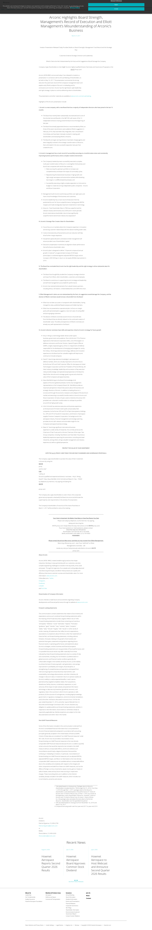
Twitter (51, 578)
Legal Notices (59, 925)
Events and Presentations (72, 901)
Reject (116, 4)
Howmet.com (107, 925)
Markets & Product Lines (53, 893)
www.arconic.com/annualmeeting (81, 96)
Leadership (28, 895)
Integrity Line (68, 925)
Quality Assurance (30, 899)
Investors (69, 893)
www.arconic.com (52, 576)
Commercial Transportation (53, 899)
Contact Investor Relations (73, 916)
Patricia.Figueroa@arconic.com (48, 826)
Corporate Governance (72, 905)
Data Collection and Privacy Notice (34, 925)
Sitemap (77, 925)
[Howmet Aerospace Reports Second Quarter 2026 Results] (51, 861)
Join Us (88, 893)
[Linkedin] (122, 925)
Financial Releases (70, 903)
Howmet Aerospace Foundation (33, 901)
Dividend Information (71, 899)
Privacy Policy (74, 8)
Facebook (42, 583)
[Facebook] (119, 925)
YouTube (44, 588)
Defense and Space (51, 897)
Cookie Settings (50, 925)
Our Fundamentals (30, 897)
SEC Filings (68, 908)
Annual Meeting (70, 895)
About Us (28, 893)
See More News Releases (76, 881)
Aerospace (48, 895)
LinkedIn (41, 586)
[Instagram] (125, 925)
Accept (116, 9)
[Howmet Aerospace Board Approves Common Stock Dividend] (76, 861)
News (88, 895)
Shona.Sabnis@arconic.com (47, 836)
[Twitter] (116, 925)
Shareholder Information (72, 910)
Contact (88, 898)
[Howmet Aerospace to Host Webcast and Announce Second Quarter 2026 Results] (100, 861)
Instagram (42, 581)
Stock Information (70, 897)
